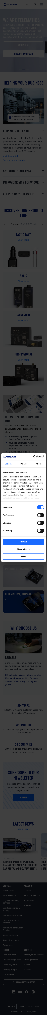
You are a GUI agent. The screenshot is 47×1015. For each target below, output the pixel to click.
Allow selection (23, 549)
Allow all (23, 542)
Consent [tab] (8, 464)
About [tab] (38, 464)
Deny (23, 556)
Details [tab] (23, 464)
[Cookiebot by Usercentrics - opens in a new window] (33, 456)
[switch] (40, 515)
